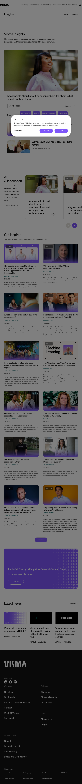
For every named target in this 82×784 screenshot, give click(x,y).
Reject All (46, 131)
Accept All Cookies (61, 131)
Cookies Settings (18, 130)
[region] (41, 125)
